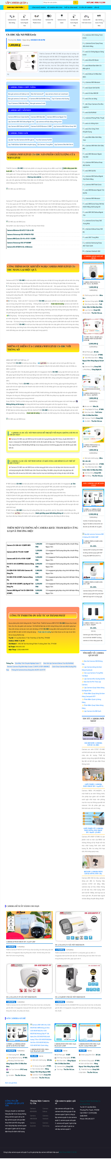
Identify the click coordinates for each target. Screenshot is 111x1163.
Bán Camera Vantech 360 (91, 251)
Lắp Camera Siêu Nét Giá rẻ (63, 144)
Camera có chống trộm (90, 123)
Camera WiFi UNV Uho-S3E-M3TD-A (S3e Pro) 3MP (90, 1045)
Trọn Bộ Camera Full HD (44, 140)
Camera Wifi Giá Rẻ (89, 171)
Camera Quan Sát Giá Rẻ (91, 88)
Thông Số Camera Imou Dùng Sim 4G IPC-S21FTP (28, 670)
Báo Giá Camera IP (37, 94)
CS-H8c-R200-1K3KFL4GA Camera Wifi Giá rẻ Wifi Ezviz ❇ (93, 338)
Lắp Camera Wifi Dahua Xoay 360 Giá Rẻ (92, 164)
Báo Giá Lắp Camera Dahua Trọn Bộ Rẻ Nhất (58, 663)
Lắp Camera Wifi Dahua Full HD (18, 126)
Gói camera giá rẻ (16, 1018)
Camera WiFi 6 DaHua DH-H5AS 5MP (93, 542)
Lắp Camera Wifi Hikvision (91, 82)
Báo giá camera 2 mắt (37, 103)
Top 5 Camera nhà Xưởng (60, 99)
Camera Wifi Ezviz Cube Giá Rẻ (18, 117)
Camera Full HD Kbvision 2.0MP (41, 126)
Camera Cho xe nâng (90, 99)
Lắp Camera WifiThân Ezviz (92, 184)
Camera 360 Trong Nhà (91, 237)
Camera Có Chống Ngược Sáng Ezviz (93, 53)
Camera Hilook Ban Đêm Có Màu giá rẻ (92, 67)
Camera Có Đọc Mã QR (90, 93)
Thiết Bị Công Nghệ (70, 7)
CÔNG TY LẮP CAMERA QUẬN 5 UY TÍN (14, 1103)
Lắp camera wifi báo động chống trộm (49, 122)
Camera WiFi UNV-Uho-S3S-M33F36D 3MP (39, 1050)
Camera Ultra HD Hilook (91, 60)
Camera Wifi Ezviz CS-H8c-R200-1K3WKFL (92, 283)
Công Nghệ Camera (39, 7)
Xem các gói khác (11, 1083)
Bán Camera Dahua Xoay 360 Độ (93, 230)
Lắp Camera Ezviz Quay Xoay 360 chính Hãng (93, 44)
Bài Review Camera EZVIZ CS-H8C (93, 744)
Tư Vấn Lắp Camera (85, 7)
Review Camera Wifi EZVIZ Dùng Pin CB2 (93, 872)
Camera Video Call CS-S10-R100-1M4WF (93, 624)
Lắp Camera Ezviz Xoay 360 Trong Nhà (92, 222)
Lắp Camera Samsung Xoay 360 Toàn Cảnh (92, 244)
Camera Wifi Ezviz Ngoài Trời (56, 117)
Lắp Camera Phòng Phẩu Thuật (93, 118)
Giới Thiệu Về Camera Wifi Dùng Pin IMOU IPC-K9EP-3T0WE (93, 830)
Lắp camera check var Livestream (56, 94)
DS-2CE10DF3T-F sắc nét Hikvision (69, 945)
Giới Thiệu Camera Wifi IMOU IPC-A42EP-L (93, 785)
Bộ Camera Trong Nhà (45, 144)
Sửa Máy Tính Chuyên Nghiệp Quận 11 (28, 663)
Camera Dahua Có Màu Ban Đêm (92, 75)
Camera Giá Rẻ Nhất (89, 112)
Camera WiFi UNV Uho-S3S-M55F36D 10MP (66, 1045)
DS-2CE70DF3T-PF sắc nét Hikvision (21, 997)
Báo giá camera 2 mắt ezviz (17, 99)
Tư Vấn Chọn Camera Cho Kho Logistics (93, 105)
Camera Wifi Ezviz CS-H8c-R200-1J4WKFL (92, 394)
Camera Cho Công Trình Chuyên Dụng (91, 130)
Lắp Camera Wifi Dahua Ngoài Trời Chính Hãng (93, 177)
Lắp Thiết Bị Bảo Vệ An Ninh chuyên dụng (22, 144)
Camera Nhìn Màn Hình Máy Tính (92, 138)
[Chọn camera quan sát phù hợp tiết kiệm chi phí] (104, 21)
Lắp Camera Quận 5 (17, 2)
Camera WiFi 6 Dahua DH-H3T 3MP (93, 583)
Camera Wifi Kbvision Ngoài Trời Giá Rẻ (93, 191)
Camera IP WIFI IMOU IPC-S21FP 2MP (20, 942)
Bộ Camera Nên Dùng (54, 7)
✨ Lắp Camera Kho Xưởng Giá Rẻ (93, 679)
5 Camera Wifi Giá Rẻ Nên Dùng (39, 99)
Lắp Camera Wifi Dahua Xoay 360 (64, 126)
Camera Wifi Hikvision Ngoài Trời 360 (92, 155)
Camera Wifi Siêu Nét (38, 117)
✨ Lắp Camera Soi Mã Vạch (91, 711)
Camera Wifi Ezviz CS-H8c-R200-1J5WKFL (92, 445)
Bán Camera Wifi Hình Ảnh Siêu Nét (93, 147)
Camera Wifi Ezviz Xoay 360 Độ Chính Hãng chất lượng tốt (93, 205)
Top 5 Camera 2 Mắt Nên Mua (18, 103)
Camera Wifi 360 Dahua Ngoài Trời (93, 213)
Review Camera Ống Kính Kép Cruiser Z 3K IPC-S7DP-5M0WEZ (28, 666)
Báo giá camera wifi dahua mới (18, 94)
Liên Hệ (96, 7)
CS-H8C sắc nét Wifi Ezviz (21, 34)
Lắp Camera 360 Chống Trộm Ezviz (93, 36)
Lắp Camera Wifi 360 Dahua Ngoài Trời (21, 122)
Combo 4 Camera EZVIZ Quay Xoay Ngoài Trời (92, 510)
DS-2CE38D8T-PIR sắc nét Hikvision (70, 997)
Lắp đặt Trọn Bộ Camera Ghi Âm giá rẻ (21, 140)
